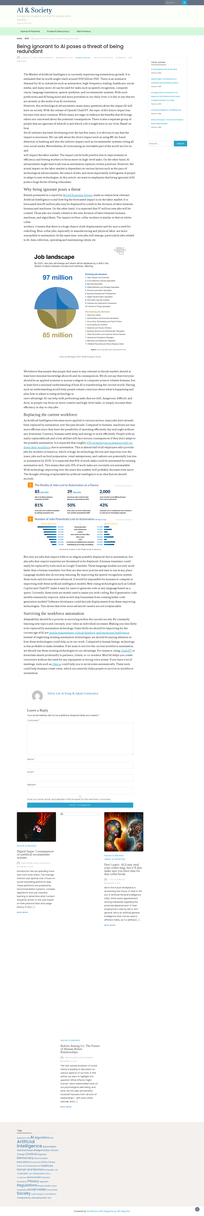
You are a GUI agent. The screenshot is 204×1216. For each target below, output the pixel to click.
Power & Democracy (58, 31)
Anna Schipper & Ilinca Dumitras (79, 1058)
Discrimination (41, 1158)
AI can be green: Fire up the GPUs (164, 69)
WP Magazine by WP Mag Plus (114, 1211)
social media (36, 1189)
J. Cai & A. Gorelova (117, 879)
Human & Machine (30, 31)
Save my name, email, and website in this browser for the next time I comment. (69, 799)
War (49, 1198)
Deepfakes (41, 1154)
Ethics (45, 1162)
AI (32, 1137)
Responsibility (44, 1185)
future (51, 1162)
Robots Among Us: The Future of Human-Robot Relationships (80, 1049)
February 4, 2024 (26, 867)
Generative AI (33, 1166)
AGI (28, 1138)
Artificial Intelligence (103, 58)
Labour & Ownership (114, 859)
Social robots (51, 1190)
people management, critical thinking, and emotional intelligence (89, 632)
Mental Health (34, 1177)
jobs (130, 58)
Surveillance (50, 1194)
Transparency (24, 1197)
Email (30, 771)
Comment (33, 720)
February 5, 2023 (65, 58)
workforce (22, 61)
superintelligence (38, 1194)
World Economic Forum (77, 195)
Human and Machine (30, 1169)
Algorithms (42, 1138)
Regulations (27, 1185)
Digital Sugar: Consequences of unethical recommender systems (35, 854)
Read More (22, 912)
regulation (44, 1181)
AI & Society (34, 10)
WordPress (92, 1211)
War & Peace (84, 31)
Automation (121, 58)
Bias (47, 1150)
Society (23, 1193)
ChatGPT (126, 650)
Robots (54, 1186)
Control (31, 1154)
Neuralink (46, 1177)
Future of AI (22, 1166)
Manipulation (39, 1173)
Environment (35, 1162)
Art (51, 1138)
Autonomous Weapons (31, 1150)
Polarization (22, 1181)
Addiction (21, 1138)
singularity (22, 1190)
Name (31, 759)
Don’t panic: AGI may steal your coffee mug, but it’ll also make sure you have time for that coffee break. (123, 869)
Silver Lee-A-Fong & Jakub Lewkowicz (37, 58)
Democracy (25, 1158)
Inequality (49, 1169)
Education (23, 1162)
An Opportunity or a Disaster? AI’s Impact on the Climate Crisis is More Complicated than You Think (165, 96)
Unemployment (39, 1197)
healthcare (47, 1165)
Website (31, 784)
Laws (31, 1174)
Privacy (33, 1181)
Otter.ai (56, 664)
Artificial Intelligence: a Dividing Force (166, 110)
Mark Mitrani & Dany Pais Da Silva (35, 863)
